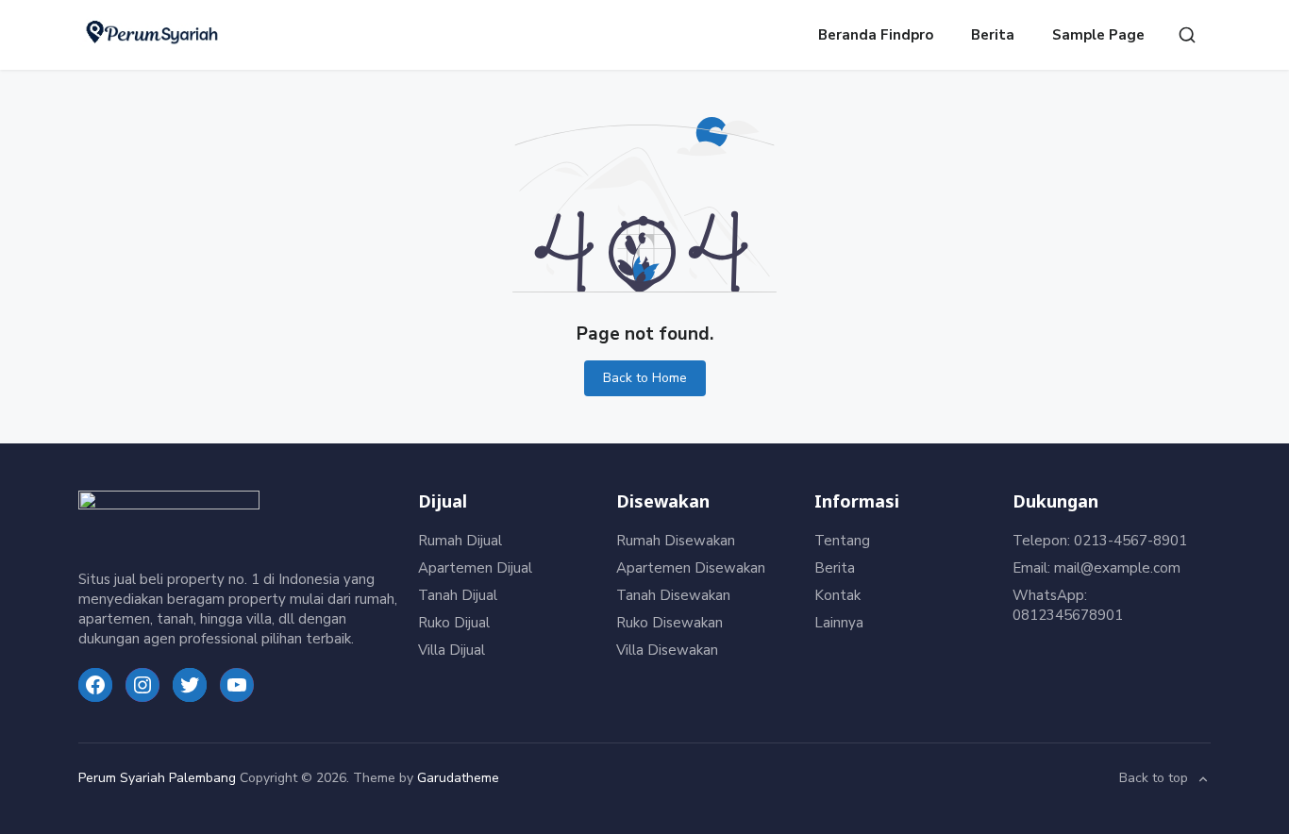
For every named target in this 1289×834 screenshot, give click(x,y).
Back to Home (645, 378)
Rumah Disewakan (675, 540)
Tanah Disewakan (673, 595)
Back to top (1153, 779)
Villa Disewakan (667, 650)
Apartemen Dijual (475, 568)
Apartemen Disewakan (690, 568)
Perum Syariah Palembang (157, 778)
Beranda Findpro (875, 34)
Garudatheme (458, 778)
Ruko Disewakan (669, 622)
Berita (992, 34)
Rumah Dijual (460, 540)
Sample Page (1098, 34)
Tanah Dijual (457, 595)
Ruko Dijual (454, 622)
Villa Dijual (451, 650)
